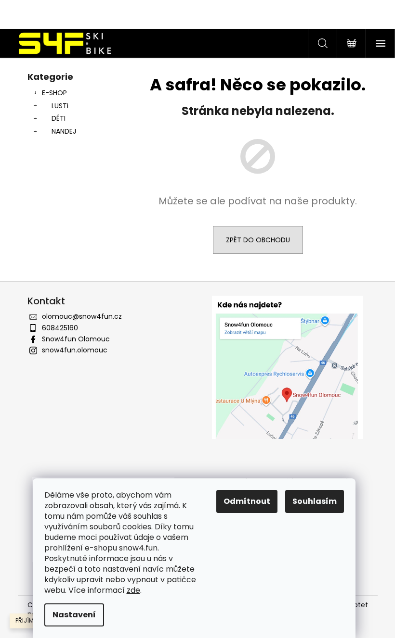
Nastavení (74, 614)
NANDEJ (64, 131)
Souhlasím (314, 501)
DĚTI (59, 118)
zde (133, 590)
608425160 (60, 328)
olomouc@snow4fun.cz (82, 316)
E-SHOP (54, 93)
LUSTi (60, 106)
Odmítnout (247, 501)
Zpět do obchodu (258, 240)
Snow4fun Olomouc (76, 339)
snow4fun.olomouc (74, 350)
